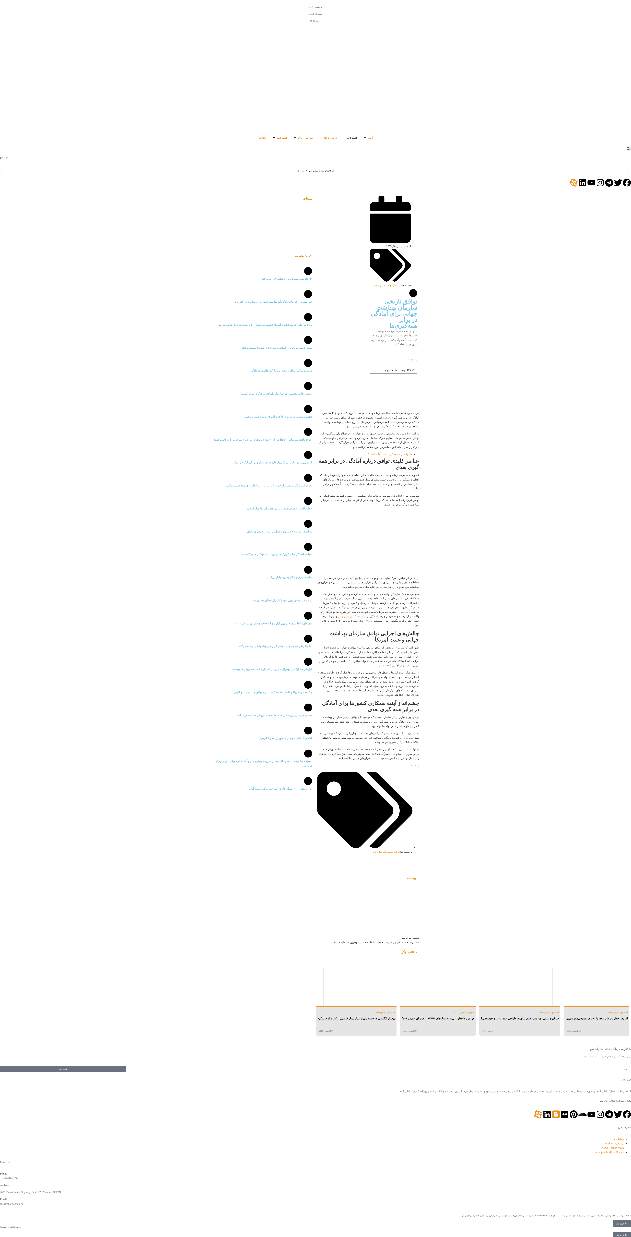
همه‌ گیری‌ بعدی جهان (349, 616)
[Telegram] (609, 183)
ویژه (375, 851)
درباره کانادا (330, 137)
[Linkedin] (582, 183)
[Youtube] (591, 183)
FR (8, 158)
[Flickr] (565, 1114)
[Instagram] (600, 183)
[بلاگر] (556, 1114)
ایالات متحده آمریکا (389, 851)
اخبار (370, 137)
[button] (628, 148)
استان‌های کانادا (305, 137)
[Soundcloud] (582, 1114)
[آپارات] (574, 183)
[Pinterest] (574, 1114)
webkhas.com (15, 1227)
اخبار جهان (392, 285)
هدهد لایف (282, 137)
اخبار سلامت (379, 285)
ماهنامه (262, 137)
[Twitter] (618, 183)
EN (2, 158)
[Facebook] (627, 183)
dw (411, 765)
